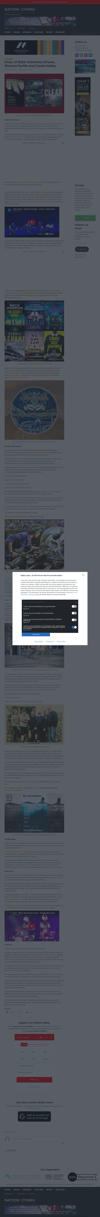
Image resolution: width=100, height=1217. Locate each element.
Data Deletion (39, 641)
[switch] (74, 606)
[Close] (84, 576)
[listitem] (50, 602)
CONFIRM (36, 634)
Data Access (50, 641)
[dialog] (50, 608)
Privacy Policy (61, 641)
